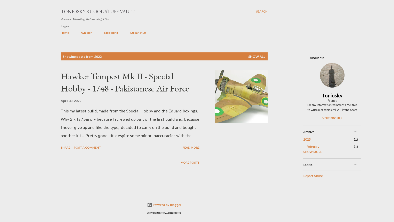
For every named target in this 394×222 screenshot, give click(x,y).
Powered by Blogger (166, 205)
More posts (190, 162)
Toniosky (332, 95)
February (313, 146)
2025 (307, 139)
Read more (190, 147)
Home (65, 32)
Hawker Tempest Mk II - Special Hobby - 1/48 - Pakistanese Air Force (125, 82)
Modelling (111, 32)
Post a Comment (87, 147)
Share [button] (65, 147)
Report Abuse (313, 176)
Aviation (86, 32)
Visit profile (332, 118)
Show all (257, 56)
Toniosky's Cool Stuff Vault (98, 11)
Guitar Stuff (138, 32)
